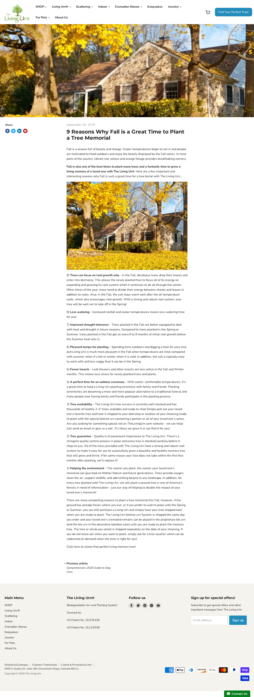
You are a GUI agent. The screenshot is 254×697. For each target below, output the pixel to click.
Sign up (238, 620)
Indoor (103, 7)
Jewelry (173, 7)
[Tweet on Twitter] (13, 131)
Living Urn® (60, 7)
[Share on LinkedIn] (19, 131)
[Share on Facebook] (7, 131)
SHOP (40, 7)
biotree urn (107, 419)
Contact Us (238, 693)
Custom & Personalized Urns (76, 665)
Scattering (83, 7)
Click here (73, 547)
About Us (61, 17)
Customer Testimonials (44, 665)
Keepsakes (155, 7)
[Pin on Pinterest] (25, 131)
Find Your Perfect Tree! (233, 12)
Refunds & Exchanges (16, 665)
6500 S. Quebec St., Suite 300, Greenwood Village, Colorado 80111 (42, 668)
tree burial (146, 176)
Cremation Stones (127, 7)
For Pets (42, 17)
